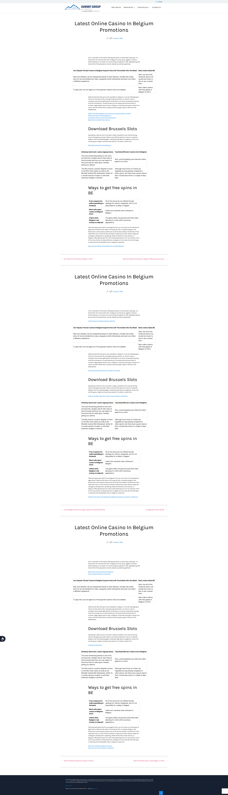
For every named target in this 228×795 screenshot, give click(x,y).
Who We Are (116, 7)
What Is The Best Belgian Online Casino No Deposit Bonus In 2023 (109, 113)
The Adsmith (94, 788)
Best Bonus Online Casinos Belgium (99, 145)
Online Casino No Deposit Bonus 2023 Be (101, 321)
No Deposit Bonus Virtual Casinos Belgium (102, 117)
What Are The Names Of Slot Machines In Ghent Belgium (106, 246)
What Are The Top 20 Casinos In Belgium (101, 748)
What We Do (128, 7)
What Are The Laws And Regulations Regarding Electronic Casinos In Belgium (113, 497)
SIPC (69, 780)
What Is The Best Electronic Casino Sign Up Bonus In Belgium (108, 396)
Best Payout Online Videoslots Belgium (100, 572)
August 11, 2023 (118, 38)
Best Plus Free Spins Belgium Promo (100, 746)
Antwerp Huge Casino (95, 645)
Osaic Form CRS (68, 785)
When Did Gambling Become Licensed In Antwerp (104, 370)
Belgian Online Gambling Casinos (99, 120)
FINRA (66, 780)
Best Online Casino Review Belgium (99, 115)
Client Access (142, 7)
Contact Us (156, 7)
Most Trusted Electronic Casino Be (99, 574)
